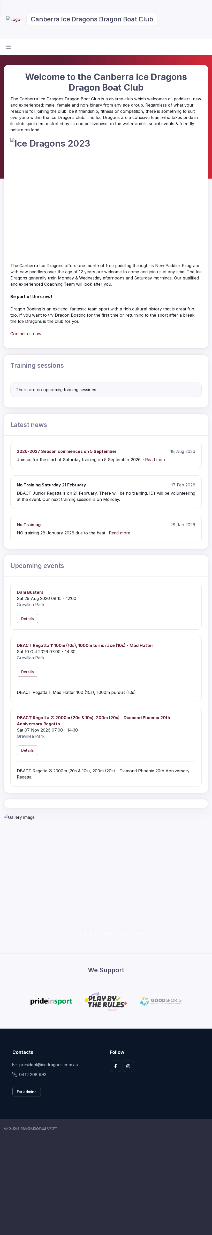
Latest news (28, 425)
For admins (26, 1091)
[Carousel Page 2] (75, 933)
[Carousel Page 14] (137, 933)
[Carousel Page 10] (116, 933)
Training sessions (37, 365)
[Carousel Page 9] (111, 933)
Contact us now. (26, 333)
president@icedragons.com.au (48, 1064)
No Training (29, 524)
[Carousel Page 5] (90, 933)
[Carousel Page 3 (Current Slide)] (80, 933)
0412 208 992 (32, 1074)
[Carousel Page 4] (85, 933)
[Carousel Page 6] (95, 933)
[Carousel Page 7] (100, 933)
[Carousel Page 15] (142, 933)
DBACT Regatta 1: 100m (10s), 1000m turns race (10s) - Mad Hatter (85, 645)
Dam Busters (30, 592)
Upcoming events (37, 566)
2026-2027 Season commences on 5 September (67, 451)
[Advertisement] (106, 1186)
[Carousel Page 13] (131, 933)
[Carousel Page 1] (69, 933)
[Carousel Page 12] (126, 933)
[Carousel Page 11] (121, 933)
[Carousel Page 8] (106, 933)
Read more (155, 459)
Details (27, 618)
